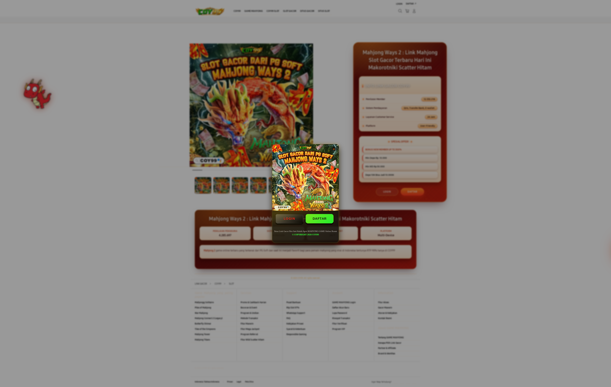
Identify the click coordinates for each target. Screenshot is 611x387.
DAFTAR (320, 218)
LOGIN (289, 218)
